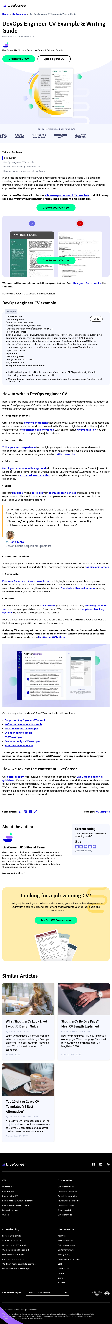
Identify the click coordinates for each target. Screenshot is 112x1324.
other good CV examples (87, 283)
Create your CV (18, 59)
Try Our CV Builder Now (56, 920)
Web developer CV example (21, 728)
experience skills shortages (37, 429)
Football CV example (11, 1236)
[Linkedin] (100, 1164)
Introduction (10, 157)
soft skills (37, 493)
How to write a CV (10, 1196)
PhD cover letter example (13, 1254)
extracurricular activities (35, 475)
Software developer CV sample (23, 724)
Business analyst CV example (22, 741)
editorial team (15, 776)
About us (62, 1236)
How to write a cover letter (69, 1201)
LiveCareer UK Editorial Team (17, 50)
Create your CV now (56, 207)
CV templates (8, 1187)
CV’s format (47, 605)
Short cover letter (65, 1210)
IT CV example (13, 737)
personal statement (36, 422)
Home (5, 14)
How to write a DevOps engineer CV (22, 166)
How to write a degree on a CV (15, 1205)
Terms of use (63, 1268)
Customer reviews (66, 1250)
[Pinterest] (108, 1164)
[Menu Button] (107, 5)
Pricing (61, 1273)
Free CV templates (10, 1210)
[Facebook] (93, 1164)
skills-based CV (66, 454)
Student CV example (11, 1240)
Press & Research (65, 1240)
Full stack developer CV (19, 745)
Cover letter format (66, 1205)
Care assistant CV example (14, 1245)
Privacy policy (64, 1254)
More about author (12, 873)
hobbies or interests (97, 567)
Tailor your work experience (19, 447)
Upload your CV (54, 59)
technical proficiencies (62, 493)
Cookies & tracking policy (69, 1259)
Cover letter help (65, 1215)
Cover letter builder (66, 1187)
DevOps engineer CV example (19, 162)
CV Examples (19, 14)
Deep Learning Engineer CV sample (25, 720)
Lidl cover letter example (12, 1259)
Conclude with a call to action (78, 588)
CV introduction (86, 429)
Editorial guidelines (66, 1245)
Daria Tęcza (17, 541)
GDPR (60, 1264)
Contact (61, 1278)
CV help (5, 1215)
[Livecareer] (14, 1164)
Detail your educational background (24, 468)
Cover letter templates (67, 1191)
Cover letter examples (67, 1196)
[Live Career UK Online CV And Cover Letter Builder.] (15, 5)
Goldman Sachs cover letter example (19, 1264)
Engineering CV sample (18, 733)
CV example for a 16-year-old (15, 1250)
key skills (17, 493)
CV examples (8, 1191)
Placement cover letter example (16, 1268)
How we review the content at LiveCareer (25, 171)
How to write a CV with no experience (18, 1201)
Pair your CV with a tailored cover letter (26, 581)
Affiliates (61, 1282)
